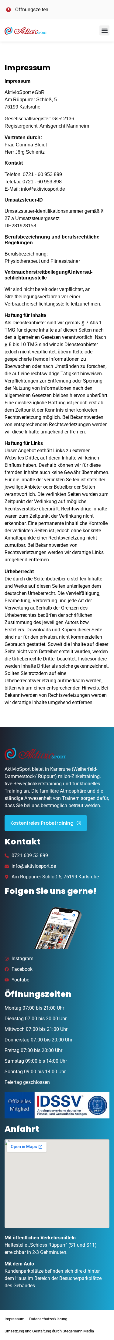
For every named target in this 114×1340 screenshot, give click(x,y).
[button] (104, 30)
